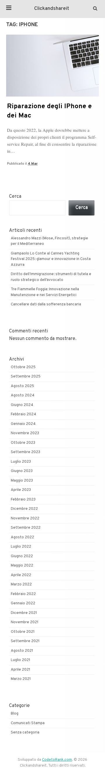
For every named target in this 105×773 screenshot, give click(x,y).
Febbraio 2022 (23, 594)
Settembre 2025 (26, 376)
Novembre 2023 (25, 433)
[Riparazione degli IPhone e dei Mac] (52, 95)
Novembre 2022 (25, 518)
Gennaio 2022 (23, 603)
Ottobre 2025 (23, 367)
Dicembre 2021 (24, 613)
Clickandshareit (51, 9)
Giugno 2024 (22, 405)
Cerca (15, 197)
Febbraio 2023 (23, 499)
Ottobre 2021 (23, 632)
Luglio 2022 (21, 546)
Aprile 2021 (20, 669)
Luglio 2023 (21, 461)
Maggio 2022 (22, 565)
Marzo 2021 (21, 679)
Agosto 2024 (22, 395)
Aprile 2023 (21, 490)
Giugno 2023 (22, 471)
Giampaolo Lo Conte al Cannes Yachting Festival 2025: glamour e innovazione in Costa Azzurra (51, 259)
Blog (14, 713)
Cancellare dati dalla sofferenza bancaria (46, 304)
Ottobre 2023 (23, 443)
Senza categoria (25, 732)
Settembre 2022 (26, 528)
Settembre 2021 (25, 641)
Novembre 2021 (24, 622)
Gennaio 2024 (23, 424)
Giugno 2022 (22, 556)
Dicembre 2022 (24, 509)
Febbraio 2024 (23, 414)
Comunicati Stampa (28, 723)
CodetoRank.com (57, 760)
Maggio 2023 (22, 480)
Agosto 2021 (22, 651)
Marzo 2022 (21, 584)
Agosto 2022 (22, 537)
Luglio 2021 (20, 660)
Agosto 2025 (22, 386)
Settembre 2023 (25, 452)
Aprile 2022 (21, 575)
